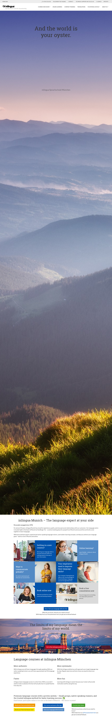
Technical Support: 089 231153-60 (85, 1)
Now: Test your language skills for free (56, 609)
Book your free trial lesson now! (24, 709)
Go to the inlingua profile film (56, 647)
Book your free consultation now (24, 705)
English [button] (106, 1)
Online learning (57, 6)
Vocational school (93, 6)
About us (104, 6)
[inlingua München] (8, 6)
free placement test (90, 712)
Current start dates (78, 705)
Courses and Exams (43, 6)
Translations (81, 6)
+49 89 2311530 (47, 1)
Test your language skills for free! (53, 709)
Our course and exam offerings (53, 705)
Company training (69, 6)
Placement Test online (59, 1)
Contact (70, 1)
